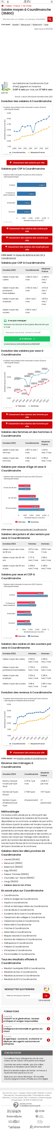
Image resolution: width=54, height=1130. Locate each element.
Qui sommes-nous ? (10, 1093)
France (17, 6)
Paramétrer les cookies (41, 1095)
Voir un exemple (44, 1000)
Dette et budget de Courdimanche (21, 899)
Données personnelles (23, 1095)
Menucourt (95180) (13, 863)
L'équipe (22, 1093)
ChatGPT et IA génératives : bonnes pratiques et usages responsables (21, 1019)
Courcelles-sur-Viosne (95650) (19, 878)
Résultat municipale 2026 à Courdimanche (24, 968)
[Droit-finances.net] (40, 1116)
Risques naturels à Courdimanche (20, 936)
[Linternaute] (14, 1116)
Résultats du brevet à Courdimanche (22, 975)
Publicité (41, 1093)
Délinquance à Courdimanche (18, 943)
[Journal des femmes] (14, 1111)
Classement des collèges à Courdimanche (24, 917)
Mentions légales (45, 1097)
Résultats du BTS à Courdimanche (20, 979)
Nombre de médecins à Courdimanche (23, 939)
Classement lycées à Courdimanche (21, 921)
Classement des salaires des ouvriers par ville (28, 239)
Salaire (9, 6)
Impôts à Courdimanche (16, 902)
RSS (26, 1097)
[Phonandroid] (40, 1127)
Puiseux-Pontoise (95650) (16, 874)
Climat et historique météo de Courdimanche (26, 906)
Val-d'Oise (27, 6)
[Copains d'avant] (14, 1121)
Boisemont (37, 24)
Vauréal (15, 24)
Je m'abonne (25, 339)
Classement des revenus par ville (29, 753)
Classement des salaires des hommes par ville (28, 425)
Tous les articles (17, 1097)
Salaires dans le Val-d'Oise (17, 885)
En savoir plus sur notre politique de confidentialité (22, 344)
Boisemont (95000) (13, 867)
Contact (48, 1093)
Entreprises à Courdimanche (18, 950)
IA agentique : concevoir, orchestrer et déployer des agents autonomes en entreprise (22, 1040)
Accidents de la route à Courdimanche (22, 914)
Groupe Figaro (17, 1100)
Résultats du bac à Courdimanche (20, 972)
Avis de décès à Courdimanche (19, 910)
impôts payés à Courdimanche (32, 758)
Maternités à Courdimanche (17, 932)
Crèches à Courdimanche (16, 928)
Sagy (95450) (10, 870)
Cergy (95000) (11, 881)
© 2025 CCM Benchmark (33, 1100)
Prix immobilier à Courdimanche (19, 954)
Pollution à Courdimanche (16, 947)
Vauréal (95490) (12, 859)
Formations (11, 1011)
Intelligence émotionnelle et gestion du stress (22, 1029)
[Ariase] (14, 1126)
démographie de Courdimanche (31, 529)
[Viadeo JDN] (40, 1121)
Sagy (46, 24)
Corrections (33, 1097)
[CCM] (40, 1111)
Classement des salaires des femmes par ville (28, 416)
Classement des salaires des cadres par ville (28, 230)
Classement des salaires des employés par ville (28, 248)
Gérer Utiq (6, 1097)
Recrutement (9, 1095)
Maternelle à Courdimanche (17, 925)
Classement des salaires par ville (29, 163)
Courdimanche (11, 895)
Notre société (31, 1093)
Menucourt (25, 24)
